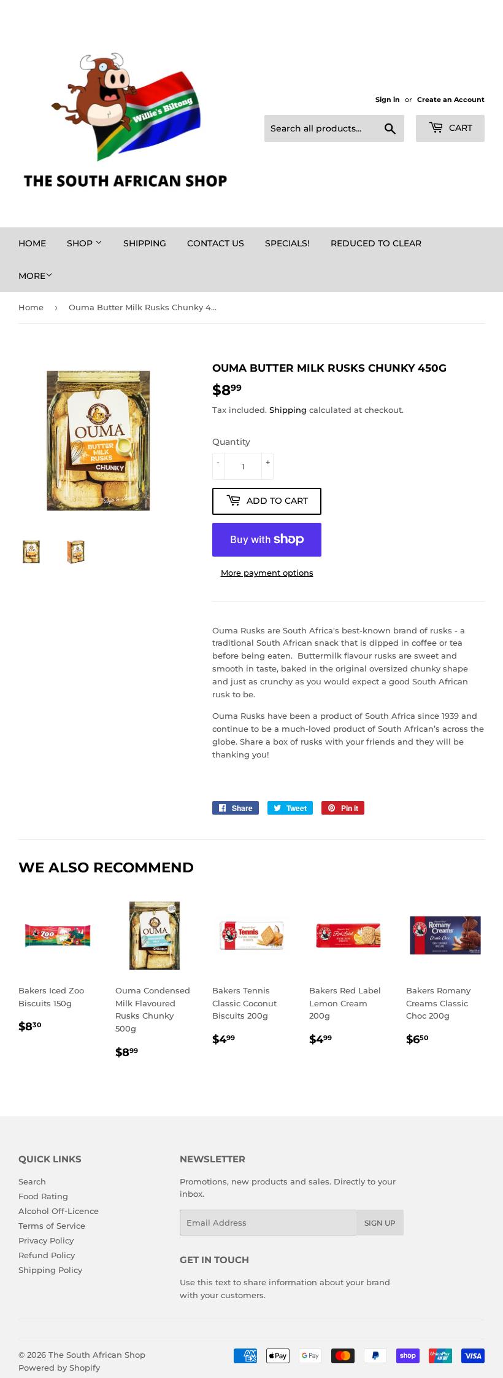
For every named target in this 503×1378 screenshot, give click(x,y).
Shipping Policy (50, 1270)
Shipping (144, 243)
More (31, 275)
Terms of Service (51, 1226)
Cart (459, 127)
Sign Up (380, 1222)
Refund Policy (46, 1255)
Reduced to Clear (376, 243)
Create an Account (451, 99)
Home (32, 243)
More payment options (267, 572)
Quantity (231, 441)
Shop (81, 243)
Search (32, 1181)
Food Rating (43, 1196)
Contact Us (215, 243)
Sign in (387, 99)
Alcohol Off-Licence (58, 1211)
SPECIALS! (287, 243)
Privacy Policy (46, 1240)
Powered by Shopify (59, 1367)
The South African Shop (96, 1355)
